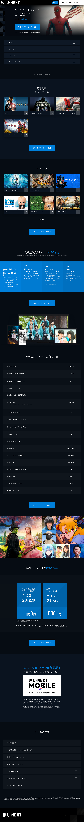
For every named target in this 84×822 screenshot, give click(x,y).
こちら (38, 32)
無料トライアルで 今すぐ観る (70, 3)
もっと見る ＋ (42, 219)
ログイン (55, 2)
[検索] (50, 2)
